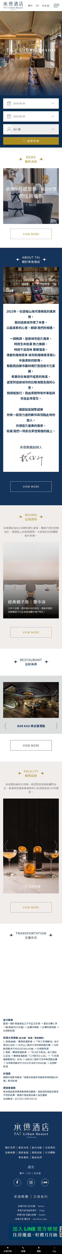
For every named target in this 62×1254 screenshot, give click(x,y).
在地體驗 (50, 1152)
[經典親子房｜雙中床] (31, 580)
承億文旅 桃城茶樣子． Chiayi (31, 1210)
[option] (31, 53)
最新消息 (23, 1147)
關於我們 (10, 1147)
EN (37, 5)
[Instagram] (31, 1182)
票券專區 (23, 1157)
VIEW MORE (31, 234)
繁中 (30, 5)
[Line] (45, 1182)
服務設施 (37, 1152)
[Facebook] (17, 1182)
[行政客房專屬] (31, 846)
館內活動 (37, 1147)
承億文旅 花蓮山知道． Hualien (31, 1214)
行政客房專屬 (31, 886)
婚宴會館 (23, 1152)
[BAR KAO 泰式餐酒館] (31, 700)
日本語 (45, 5)
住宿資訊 (50, 1147)
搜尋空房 (33, 141)
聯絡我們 (37, 1157)
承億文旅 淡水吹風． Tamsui (31, 1206)
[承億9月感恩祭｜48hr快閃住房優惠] (31, 196)
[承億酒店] (31, 1130)
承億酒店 (13, 5)
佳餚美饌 (10, 1152)
